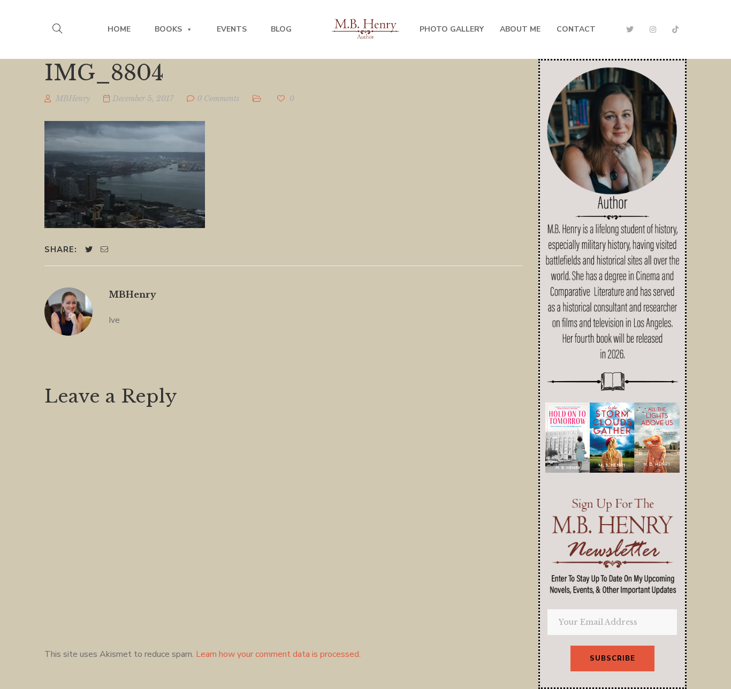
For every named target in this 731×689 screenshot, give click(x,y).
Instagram (653, 29)
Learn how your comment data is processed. (278, 654)
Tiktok (675, 29)
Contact (576, 29)
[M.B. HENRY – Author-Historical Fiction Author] (365, 29)
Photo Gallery (452, 29)
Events (232, 29)
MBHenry (132, 294)
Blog (281, 29)
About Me (520, 29)
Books (168, 29)
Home (119, 29)
